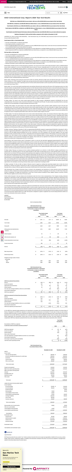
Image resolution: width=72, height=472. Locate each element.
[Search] (58, 13)
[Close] (20, 449)
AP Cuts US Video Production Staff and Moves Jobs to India (44, 1)
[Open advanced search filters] (61, 13)
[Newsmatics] (2, 240)
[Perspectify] (2, 234)
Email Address (6, 461)
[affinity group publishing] (2, 237)
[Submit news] (2, 232)
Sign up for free (11, 466)
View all (69, 1)
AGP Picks (3, 1)
